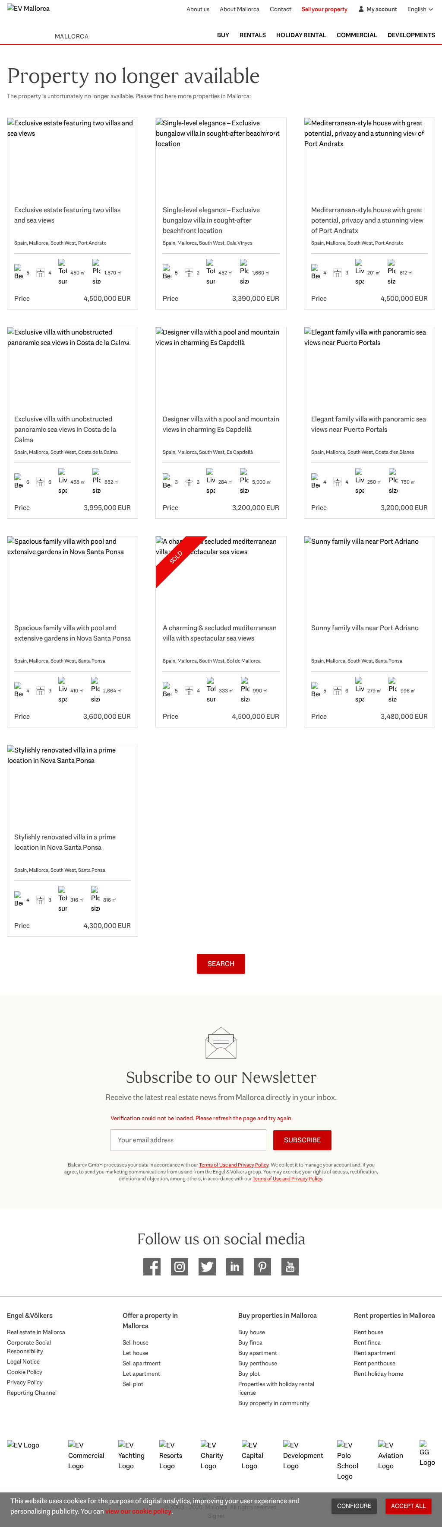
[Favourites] (122, 133)
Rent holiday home (378, 1373)
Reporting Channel (32, 1392)
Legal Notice (23, 1361)
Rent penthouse (374, 1363)
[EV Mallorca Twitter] (207, 1266)
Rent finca (367, 1342)
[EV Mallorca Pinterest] (262, 1266)
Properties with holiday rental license (276, 1388)
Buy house (251, 1332)
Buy (223, 35)
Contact (280, 9)
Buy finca (250, 1342)
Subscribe (302, 1139)
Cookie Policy (24, 1372)
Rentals (253, 35)
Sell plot (133, 1384)
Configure (354, 1506)
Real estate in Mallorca (36, 1332)
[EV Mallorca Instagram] (179, 1266)
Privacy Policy (25, 1382)
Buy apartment (257, 1353)
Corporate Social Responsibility (29, 1347)
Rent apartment (374, 1353)
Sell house (135, 1342)
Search (221, 963)
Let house (135, 1353)
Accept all (408, 1506)
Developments (411, 35)
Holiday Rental (301, 35)
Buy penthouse (257, 1363)
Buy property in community (273, 1403)
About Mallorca (239, 9)
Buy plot (249, 1373)
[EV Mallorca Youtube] (290, 1266)
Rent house (368, 1332)
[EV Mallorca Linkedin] (234, 1266)
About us (197, 9)
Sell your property (324, 9)
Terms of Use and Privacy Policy (233, 1164)
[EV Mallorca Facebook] (152, 1266)
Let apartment (141, 1373)
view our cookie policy (138, 1511)
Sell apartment (142, 1363)
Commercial (357, 35)
